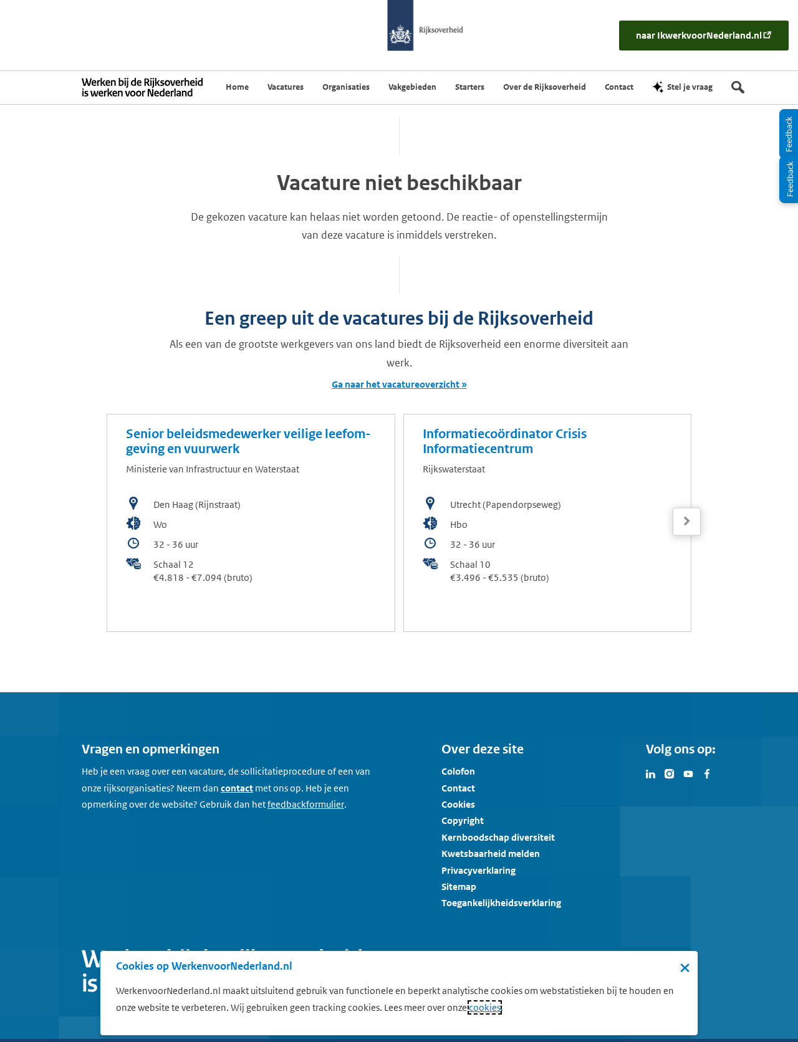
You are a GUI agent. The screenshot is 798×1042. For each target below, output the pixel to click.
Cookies (458, 804)
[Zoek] (738, 87)
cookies (485, 1007)
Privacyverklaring (478, 870)
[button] (686, 521)
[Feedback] (788, 179)
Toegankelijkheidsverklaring (501, 903)
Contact (458, 788)
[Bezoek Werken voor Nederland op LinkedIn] (651, 772)
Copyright (462, 820)
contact (237, 788)
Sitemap (458, 886)
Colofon (458, 771)
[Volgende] (687, 521)
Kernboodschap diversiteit (498, 837)
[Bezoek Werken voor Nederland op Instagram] (669, 772)
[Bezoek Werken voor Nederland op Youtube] (688, 772)
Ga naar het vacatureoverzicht (395, 384)
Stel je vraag (690, 87)
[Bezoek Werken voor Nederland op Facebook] (707, 772)
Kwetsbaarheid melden (490, 853)
